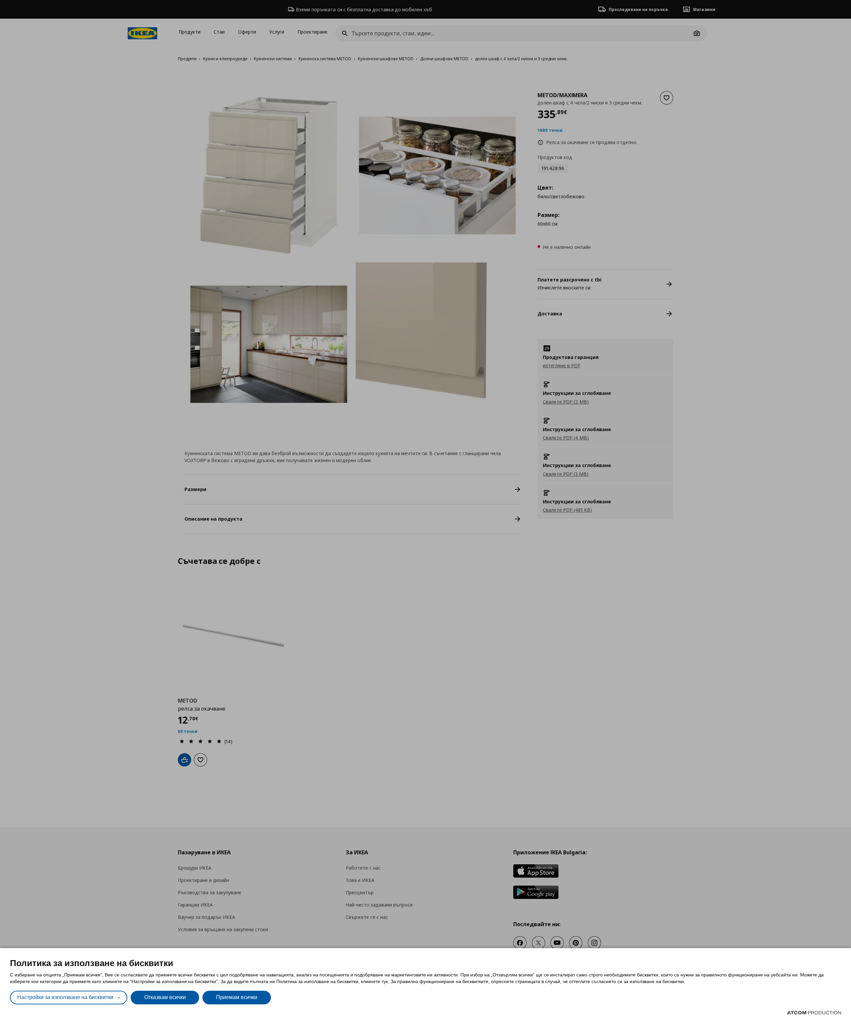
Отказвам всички (165, 997)
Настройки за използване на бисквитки (65, 997)
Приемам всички (236, 997)
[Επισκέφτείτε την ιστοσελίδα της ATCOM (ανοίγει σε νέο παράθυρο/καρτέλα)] (814, 1012)
